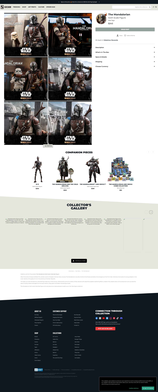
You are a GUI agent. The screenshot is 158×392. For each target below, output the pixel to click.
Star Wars (77, 271)
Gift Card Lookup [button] (56, 325)
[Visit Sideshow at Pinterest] (114, 318)
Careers (36, 325)
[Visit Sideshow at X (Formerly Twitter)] (100, 318)
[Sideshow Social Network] (107, 318)
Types (36, 347)
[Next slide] (94, 2)
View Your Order (56, 320)
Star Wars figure (73, 286)
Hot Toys (111, 20)
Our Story (37, 314)
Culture (41, 7)
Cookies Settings (55, 369)
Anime (36, 352)
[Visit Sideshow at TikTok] (117, 318)
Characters (37, 339)
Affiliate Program (38, 317)
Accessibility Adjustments (88, 369)
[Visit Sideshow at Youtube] (103, 318)
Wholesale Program (39, 320)
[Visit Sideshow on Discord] (121, 318)
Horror (36, 357)
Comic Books (38, 360)
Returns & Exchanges (57, 314)
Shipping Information (57, 317)
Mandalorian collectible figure (38, 281)
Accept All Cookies (148, 388)
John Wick (77, 341)
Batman (54, 341)
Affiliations (37, 349)
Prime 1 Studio (78, 355)
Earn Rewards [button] (77, 314)
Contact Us (76, 325)
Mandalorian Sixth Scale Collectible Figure (33, 286)
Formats (36, 344)
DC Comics (55, 336)
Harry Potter (77, 336)
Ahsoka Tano (56, 349)
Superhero (55, 355)
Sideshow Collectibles (79, 349)
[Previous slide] (64, 2)
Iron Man (55, 344)
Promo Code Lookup (57, 322)
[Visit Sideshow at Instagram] (110, 318)
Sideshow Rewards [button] (111, 40)
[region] (128, 384)
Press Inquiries (38, 322)
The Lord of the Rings (57, 357)
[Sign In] (153, 7)
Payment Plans (77, 317)
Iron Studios (77, 357)
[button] (129, 36)
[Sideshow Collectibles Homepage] (6, 7)
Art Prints (32, 7)
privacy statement (54, 377)
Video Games (38, 355)
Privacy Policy (47, 369)
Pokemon (77, 347)
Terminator (77, 344)
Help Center (77, 322)
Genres (36, 341)
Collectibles (71, 271)
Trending (16, 7)
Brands (36, 336)
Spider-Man (50, 7)
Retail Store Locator (78, 320)
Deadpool (55, 347)
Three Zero (77, 352)
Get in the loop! (107, 328)
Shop (24, 7)
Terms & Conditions (65, 369)
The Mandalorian (86, 271)
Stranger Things (78, 339)
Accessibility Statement (76, 369)
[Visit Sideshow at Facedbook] (96, 318)
